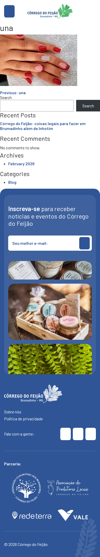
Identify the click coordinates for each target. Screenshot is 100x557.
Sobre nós (12, 411)
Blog (12, 182)
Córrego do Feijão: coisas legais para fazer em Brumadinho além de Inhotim (43, 126)
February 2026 (21, 163)
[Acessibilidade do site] (92, 11)
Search (6, 97)
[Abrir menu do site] (9, 11)
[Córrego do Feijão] (65, 434)
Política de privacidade (23, 418)
